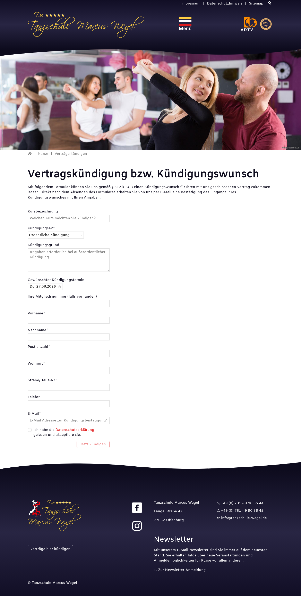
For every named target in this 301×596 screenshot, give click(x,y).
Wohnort (36, 363)
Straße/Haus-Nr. (42, 380)
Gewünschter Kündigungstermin (56, 280)
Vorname (36, 313)
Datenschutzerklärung (74, 430)
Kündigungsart (41, 228)
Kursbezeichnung (43, 211)
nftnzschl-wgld (243, 518)
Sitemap (256, 3)
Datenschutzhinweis (224, 3)
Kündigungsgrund (43, 245)
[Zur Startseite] (86, 25)
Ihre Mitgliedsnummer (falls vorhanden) (62, 296)
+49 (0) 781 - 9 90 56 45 (242, 510)
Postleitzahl (39, 347)
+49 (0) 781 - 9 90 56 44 (242, 503)
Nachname (38, 330)
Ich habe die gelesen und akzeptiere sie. (63, 432)
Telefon (34, 397)
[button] (137, 507)
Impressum (190, 3)
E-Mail (34, 413)
